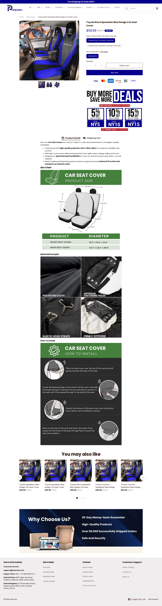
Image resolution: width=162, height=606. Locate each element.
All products (30, 17)
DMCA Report (153, 599)
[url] (14, 570)
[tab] (77, 498)
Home (21, 17)
